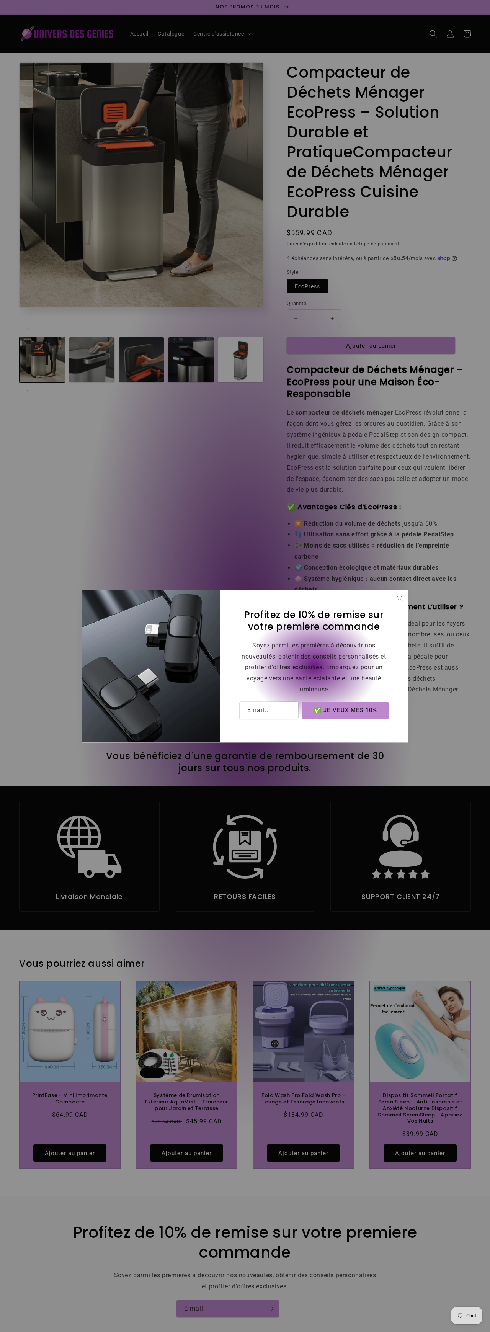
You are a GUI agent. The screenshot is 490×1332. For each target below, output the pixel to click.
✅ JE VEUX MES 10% (345, 710)
